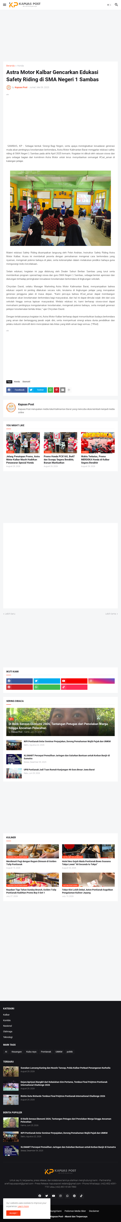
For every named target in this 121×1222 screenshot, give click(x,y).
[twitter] (47, 681)
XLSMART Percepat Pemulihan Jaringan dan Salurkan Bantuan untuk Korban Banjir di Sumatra (67, 757)
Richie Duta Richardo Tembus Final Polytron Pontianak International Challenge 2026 (63, 1096)
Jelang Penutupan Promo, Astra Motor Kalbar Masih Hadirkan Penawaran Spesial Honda (23, 459)
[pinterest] (19, 687)
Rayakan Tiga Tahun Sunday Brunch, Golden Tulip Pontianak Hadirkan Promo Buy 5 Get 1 (31, 891)
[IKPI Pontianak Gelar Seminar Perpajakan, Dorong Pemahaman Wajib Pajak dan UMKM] (14, 745)
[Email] (62, 390)
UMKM (59, 1051)
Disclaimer (94, 1211)
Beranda (10, 66)
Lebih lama (110, 613)
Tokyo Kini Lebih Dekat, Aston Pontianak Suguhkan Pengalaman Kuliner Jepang (87, 891)
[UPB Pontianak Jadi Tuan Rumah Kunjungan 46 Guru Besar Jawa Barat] (14, 773)
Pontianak (46, 1051)
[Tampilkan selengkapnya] (69, 390)
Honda (20, 66)
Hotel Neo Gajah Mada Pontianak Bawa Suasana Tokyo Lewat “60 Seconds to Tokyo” (86, 863)
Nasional (7, 1026)
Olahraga (7, 1031)
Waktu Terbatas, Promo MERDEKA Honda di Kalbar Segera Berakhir (95, 459)
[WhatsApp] (50, 390)
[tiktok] (74, 687)
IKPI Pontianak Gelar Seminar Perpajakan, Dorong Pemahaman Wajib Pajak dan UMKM (67, 741)
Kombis (7, 1020)
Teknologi (7, 1037)
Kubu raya (31, 1051)
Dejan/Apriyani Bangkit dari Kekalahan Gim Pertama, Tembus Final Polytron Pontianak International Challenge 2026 (64, 1083)
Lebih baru (10, 613)
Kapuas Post (26, 404)
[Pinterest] (56, 390)
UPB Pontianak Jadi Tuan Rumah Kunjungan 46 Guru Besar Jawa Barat (59, 769)
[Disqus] (60, 567)
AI (6, 1051)
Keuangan (17, 1051)
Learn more (23, 1206)
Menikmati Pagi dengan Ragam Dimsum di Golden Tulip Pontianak (31, 863)
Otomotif (26, 382)
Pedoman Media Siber (75, 1211)
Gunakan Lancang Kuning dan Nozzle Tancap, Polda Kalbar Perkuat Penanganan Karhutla (65, 1068)
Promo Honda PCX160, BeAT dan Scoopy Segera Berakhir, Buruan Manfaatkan (59, 459)
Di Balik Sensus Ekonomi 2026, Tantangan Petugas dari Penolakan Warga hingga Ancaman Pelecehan (66, 1120)
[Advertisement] (60, 36)
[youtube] (74, 681)
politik (70, 1051)
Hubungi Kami (54, 1211)
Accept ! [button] (13, 1213)
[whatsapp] (47, 687)
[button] (4, 5)
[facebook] (19, 681)
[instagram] (101, 681)
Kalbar (6, 1014)
